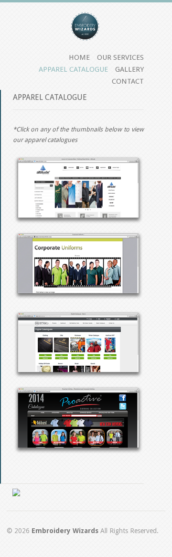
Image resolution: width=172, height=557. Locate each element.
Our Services (120, 57)
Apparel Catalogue (73, 69)
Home (79, 57)
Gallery (129, 69)
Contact (128, 81)
